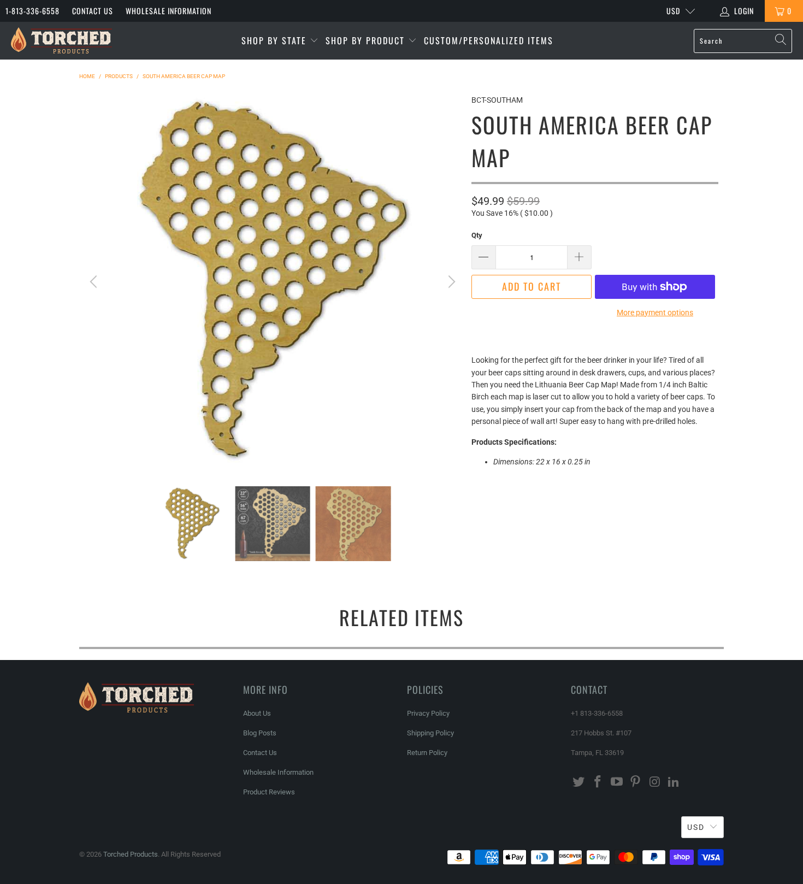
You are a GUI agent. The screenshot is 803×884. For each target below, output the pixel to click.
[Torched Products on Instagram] (655, 782)
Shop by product (367, 40)
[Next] (450, 282)
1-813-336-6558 (32, 10)
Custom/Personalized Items (488, 40)
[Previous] (95, 282)
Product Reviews (269, 792)
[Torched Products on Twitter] (579, 782)
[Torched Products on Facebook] (598, 782)
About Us (257, 713)
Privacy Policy (428, 713)
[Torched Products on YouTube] (617, 782)
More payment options (655, 312)
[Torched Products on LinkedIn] (673, 782)
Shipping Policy (430, 733)
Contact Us (92, 10)
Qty (476, 235)
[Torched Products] (61, 40)
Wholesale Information (168, 10)
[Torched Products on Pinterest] (636, 782)
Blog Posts (259, 733)
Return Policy (427, 753)
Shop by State (275, 40)
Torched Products (130, 854)
